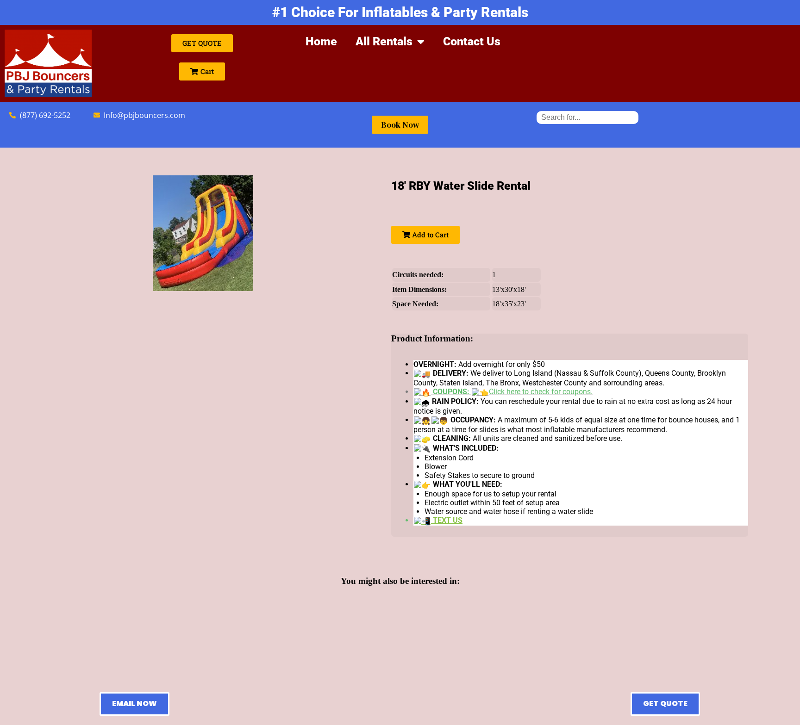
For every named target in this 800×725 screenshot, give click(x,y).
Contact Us (471, 41)
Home (321, 41)
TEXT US (446, 520)
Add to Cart (429, 234)
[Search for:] (587, 117)
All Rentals (384, 41)
